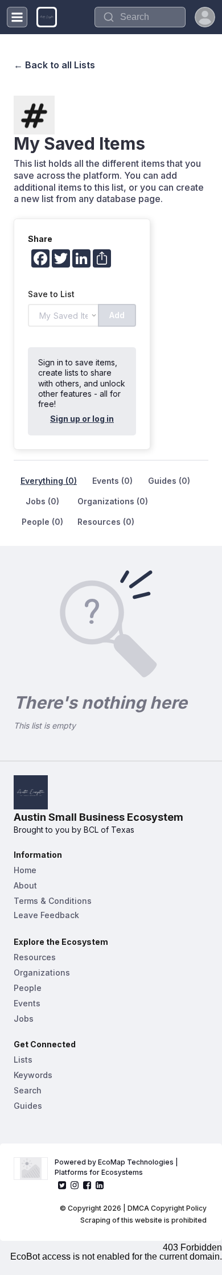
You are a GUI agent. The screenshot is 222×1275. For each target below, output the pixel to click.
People (28, 988)
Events (27, 1003)
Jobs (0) (42, 501)
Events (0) (112, 481)
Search (28, 1090)
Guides (28, 1106)
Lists (23, 1059)
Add (117, 315)
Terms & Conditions (53, 901)
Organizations (42, 972)
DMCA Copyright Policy (167, 1208)
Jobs (24, 1018)
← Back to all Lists (54, 65)
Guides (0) (169, 481)
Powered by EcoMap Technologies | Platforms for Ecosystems (117, 1167)
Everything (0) (48, 481)
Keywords (33, 1075)
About (25, 885)
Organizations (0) (112, 501)
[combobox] (140, 17)
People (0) (42, 522)
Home (25, 870)
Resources (35, 957)
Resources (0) (105, 522)
